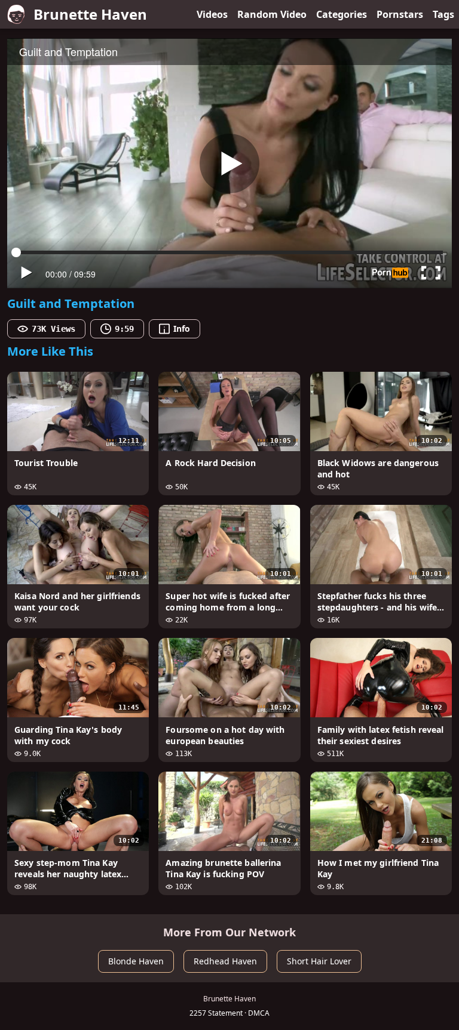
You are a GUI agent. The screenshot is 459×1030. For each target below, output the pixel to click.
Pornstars (400, 14)
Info (181, 328)
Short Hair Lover (319, 961)
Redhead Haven (225, 961)
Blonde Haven (136, 961)
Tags (443, 14)
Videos (212, 14)
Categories (341, 14)
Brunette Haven (90, 14)
